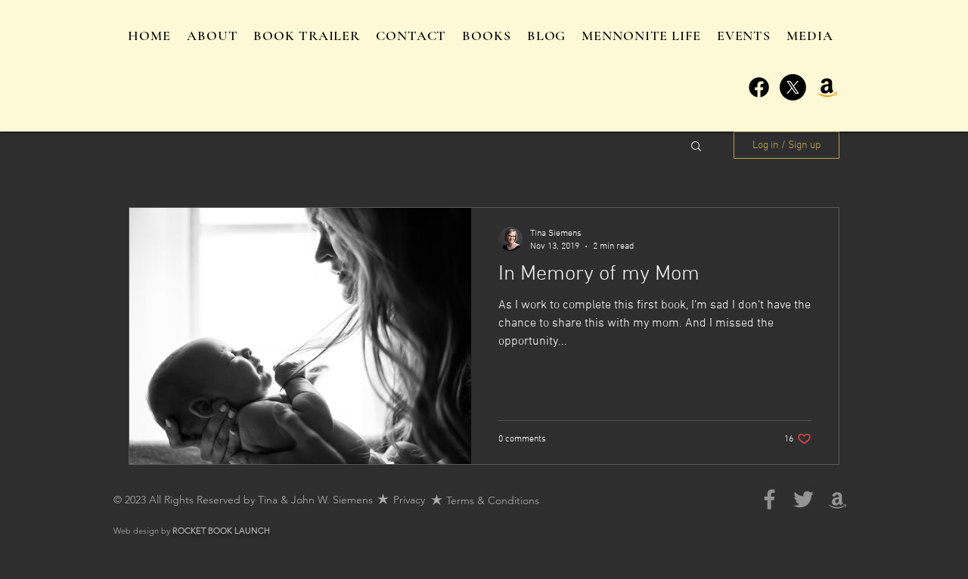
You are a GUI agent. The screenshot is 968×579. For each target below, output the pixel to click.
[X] (793, 87)
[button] (696, 147)
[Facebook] (759, 87)
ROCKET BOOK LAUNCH (221, 530)
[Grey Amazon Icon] (837, 499)
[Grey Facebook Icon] (769, 499)
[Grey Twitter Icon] (803, 499)
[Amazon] (827, 87)
